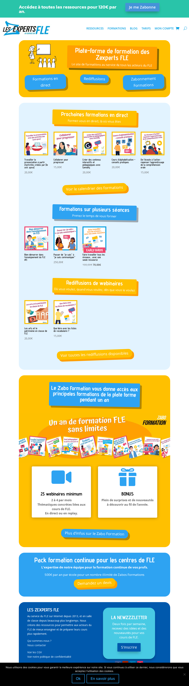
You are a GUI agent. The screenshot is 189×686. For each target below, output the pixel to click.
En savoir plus (103, 678)
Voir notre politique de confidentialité (49, 656)
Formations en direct (45, 82)
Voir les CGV (34, 652)
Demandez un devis (94, 583)
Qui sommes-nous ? (39, 640)
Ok (78, 678)
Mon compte (164, 28)
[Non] (184, 674)
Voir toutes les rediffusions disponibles (95, 354)
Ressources (95, 28)
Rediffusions (94, 78)
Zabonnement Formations (143, 82)
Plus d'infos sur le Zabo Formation (94, 533)
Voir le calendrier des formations (94, 188)
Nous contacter (36, 645)
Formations (117, 28)
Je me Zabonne (142, 7)
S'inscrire (129, 647)
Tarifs (146, 28)
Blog (134, 28)
